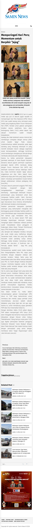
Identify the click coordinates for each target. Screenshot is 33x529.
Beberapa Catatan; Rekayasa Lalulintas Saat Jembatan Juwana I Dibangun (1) (20, 439)
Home (3, 519)
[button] (31, 26)
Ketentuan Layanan (7, 521)
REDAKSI (3, 31)
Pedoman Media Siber (21, 519)
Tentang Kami (10, 519)
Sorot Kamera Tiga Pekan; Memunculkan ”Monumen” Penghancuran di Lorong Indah (21, 451)
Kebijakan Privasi (19, 521)
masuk (8, 376)
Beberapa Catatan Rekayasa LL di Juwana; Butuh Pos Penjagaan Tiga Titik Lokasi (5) (21, 391)
